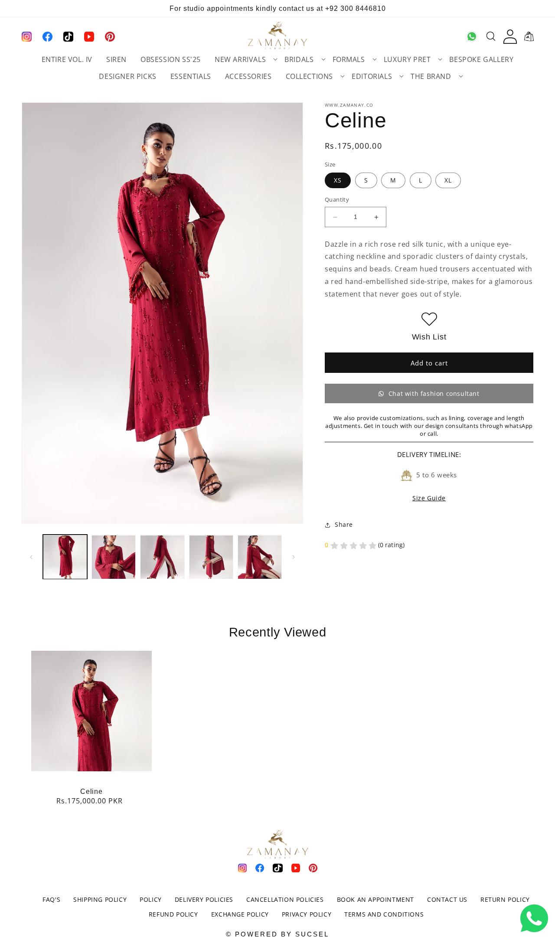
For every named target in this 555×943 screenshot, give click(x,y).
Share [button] (344, 525)
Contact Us (447, 899)
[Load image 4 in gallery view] (211, 557)
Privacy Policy (306, 914)
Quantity (337, 200)
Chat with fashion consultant (434, 394)
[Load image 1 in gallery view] (65, 557)
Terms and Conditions (384, 914)
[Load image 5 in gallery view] (260, 557)
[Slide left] (31, 557)
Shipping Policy (100, 899)
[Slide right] (293, 557)
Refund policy (173, 914)
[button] (243, 60)
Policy (151, 899)
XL (448, 180)
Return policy (505, 899)
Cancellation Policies (285, 899)
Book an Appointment (375, 899)
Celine (91, 791)
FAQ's (51, 899)
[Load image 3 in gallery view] (162, 557)
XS (338, 180)
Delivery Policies (204, 899)
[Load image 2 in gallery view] (113, 557)
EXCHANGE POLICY (240, 914)
